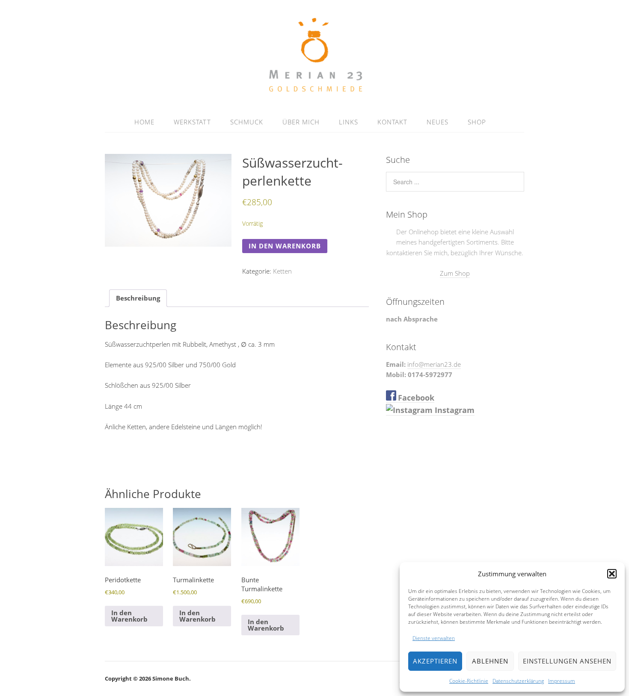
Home (144, 122)
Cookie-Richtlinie (468, 680)
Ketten (282, 271)
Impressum (561, 680)
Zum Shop (455, 273)
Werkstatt (192, 122)
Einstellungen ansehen (567, 661)
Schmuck (246, 122)
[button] (612, 573)
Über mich (301, 122)
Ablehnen (490, 661)
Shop (477, 122)
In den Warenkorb (285, 246)
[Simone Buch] (314, 91)
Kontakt (392, 122)
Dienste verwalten (433, 638)
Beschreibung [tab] (138, 298)
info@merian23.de (434, 364)
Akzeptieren (435, 661)
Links (348, 122)
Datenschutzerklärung (518, 680)
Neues (437, 122)
